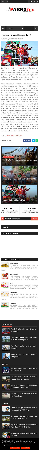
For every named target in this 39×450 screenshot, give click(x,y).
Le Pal (11, 283)
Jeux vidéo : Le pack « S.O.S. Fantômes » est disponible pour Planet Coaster (24, 386)
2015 (4, 196)
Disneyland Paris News (14, 135)
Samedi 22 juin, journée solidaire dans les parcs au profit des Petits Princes (24, 408)
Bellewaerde (13, 303)
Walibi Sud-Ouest (14, 274)
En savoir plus (15, 448)
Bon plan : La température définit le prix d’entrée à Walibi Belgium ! (20, 180)
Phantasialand (13, 292)
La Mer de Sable (14, 263)
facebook (34, 219)
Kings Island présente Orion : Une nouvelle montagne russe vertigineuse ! (24, 338)
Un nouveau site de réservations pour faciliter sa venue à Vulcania (24, 417)
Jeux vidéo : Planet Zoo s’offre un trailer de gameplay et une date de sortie (24, 378)
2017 (4, 175)
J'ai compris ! (25, 448)
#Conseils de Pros (8, 156)
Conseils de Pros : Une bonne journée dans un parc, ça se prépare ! (20, 161)
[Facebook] (29, 1)
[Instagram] (37, 1)
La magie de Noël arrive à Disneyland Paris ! (14, 200)
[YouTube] (34, 1)
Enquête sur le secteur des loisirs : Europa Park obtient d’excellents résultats (24, 425)
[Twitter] (32, 1)
